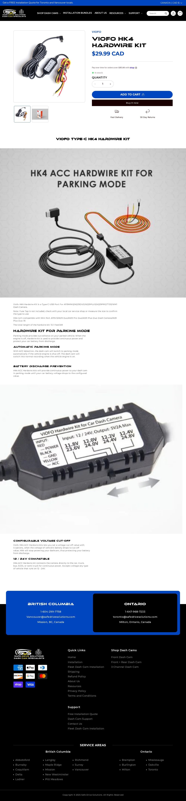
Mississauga (156, 760)
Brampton (128, 760)
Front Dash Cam (121, 657)
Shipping (74, 671)
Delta (18, 774)
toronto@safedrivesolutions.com (135, 617)
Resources (74, 686)
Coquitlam (22, 769)
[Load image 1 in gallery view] (22, 114)
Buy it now (132, 103)
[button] (48, 13)
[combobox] (158, 13)
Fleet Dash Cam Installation (86, 666)
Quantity (99, 77)
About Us (74, 681)
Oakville (153, 764)
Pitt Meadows (54, 779)
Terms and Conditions (82, 695)
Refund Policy (77, 676)
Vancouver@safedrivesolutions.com (51, 617)
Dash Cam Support (80, 718)
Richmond (81, 760)
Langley (50, 760)
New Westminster (57, 774)
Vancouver (82, 769)
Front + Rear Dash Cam (126, 662)
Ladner (20, 779)
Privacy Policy (77, 690)
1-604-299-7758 (50, 611)
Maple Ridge (53, 764)
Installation (75, 662)
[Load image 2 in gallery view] (40, 114)
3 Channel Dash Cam (125, 666)
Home (72, 657)
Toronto (153, 769)
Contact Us (75, 723)
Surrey (79, 764)
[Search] (166, 13)
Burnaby (21, 764)
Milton (126, 769)
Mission (50, 769)
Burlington (129, 764)
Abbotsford (22, 760)
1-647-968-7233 (135, 611)
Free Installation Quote (83, 714)
